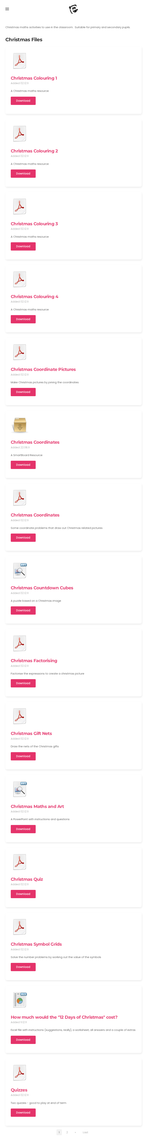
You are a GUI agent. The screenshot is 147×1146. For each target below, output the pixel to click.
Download (23, 101)
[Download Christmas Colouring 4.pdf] (20, 279)
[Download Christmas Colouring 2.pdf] (20, 134)
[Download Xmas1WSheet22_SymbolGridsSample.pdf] (20, 927)
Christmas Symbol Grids (36, 944)
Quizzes (19, 1090)
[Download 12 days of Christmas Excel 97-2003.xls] (20, 1000)
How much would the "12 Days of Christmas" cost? (64, 1017)
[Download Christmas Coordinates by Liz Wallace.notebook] (20, 425)
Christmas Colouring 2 (34, 151)
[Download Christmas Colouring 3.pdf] (20, 206)
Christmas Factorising (34, 660)
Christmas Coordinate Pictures (43, 369)
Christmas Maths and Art (37, 806)
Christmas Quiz (27, 879)
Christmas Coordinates (35, 442)
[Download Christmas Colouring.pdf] (20, 61)
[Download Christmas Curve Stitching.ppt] (20, 789)
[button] (7, 9)
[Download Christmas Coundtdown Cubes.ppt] (20, 570)
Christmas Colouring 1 (34, 78)
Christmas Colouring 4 (34, 296)
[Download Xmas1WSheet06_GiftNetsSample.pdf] (20, 716)
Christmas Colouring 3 (34, 223)
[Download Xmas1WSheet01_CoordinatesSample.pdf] (20, 352)
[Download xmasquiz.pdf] (20, 862)
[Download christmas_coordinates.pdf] (20, 498)
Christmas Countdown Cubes (42, 587)
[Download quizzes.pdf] (20, 1073)
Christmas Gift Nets (31, 733)
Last (85, 1132)
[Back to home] (73, 9)
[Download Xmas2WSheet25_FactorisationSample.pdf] (20, 643)
